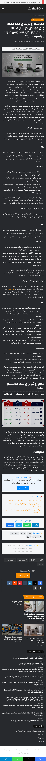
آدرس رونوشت (23, 575)
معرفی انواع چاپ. (16, 601)
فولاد (32, 560)
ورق (40, 564)
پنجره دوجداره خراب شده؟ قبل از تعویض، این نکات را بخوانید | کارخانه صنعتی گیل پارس (34, 616)
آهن (40, 560)
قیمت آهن (22, 560)
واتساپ (27, 525)
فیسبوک (10, 525)
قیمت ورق (9, 560)
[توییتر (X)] (35, 583)
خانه (41, 15)
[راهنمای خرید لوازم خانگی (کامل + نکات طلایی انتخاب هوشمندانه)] (34, 630)
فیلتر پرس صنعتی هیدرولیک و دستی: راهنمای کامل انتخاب (13, 638)
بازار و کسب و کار (33, 15)
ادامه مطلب (23, 488)
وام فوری (41, 741)
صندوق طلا (41, 734)
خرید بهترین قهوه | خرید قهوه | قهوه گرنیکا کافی (30, 731)
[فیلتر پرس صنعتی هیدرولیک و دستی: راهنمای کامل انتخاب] (12, 629)
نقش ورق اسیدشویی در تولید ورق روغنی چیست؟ (24, 500)
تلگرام (36, 525)
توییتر (18, 525)
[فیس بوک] (40, 583)
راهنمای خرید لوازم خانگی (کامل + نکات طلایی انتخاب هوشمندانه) (34, 640)
